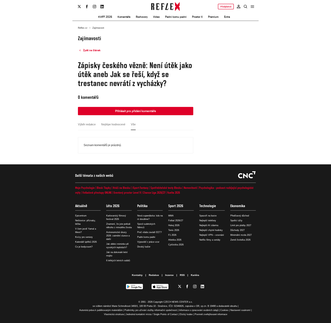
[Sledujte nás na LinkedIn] (102, 6)
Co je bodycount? (84, 246)
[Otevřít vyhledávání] (245, 6)
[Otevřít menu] (252, 6)
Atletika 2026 (174, 239)
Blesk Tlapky (104, 188)
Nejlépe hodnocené (113, 124)
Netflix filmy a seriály (209, 239)
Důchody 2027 (237, 230)
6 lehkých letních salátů (118, 260)
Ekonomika (237, 206)
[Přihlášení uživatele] (238, 6)
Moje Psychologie (85, 188)
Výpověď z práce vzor (148, 242)
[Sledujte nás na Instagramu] (94, 6)
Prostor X (197, 16)
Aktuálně (81, 206)
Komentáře (124, 16)
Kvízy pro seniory (84, 237)
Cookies (224, 310)
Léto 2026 (112, 206)
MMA (171, 215)
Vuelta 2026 (173, 192)
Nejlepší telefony (207, 220)
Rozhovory (142, 16)
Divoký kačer (143, 246)
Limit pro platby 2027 (240, 225)
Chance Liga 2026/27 (154, 192)
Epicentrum (81, 215)
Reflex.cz (82, 28)
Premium (213, 16)
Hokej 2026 (173, 225)
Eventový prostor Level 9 (127, 192)
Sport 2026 (175, 206)
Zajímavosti (98, 28)
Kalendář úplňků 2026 (86, 242)
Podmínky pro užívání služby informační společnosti (150, 310)
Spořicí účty (236, 220)
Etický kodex (186, 314)
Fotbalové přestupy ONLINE (97, 192)
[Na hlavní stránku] (165, 6)
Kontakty (137, 275)
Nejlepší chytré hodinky (211, 230)
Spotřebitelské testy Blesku (166, 188)
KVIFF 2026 (105, 16)
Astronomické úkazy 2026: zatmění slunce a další (118, 235)
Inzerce (169, 275)
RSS (182, 275)
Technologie (207, 206)
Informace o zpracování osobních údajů (198, 310)
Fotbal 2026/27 (175, 220)
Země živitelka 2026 (240, 239)
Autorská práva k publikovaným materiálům (101, 310)
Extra (227, 16)
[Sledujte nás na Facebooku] (87, 6)
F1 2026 (172, 235)
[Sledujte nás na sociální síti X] (79, 6)
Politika (142, 206)
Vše (133, 124)
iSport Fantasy (140, 188)
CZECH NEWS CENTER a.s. (178, 302)
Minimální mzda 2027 (241, 235)
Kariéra (195, 275)
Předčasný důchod (239, 215)
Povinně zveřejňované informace (211, 314)
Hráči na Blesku (121, 188)
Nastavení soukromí (240, 310)
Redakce (154, 275)
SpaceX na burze (208, 215)
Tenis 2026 (173, 230)
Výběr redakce (87, 124)
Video (156, 16)
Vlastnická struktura (114, 314)
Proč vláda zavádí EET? (149, 232)
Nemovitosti (190, 188)
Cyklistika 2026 (176, 244)
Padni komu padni (176, 16)
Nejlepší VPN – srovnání (211, 235)
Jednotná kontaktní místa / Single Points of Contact (152, 314)
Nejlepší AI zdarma (208, 225)
